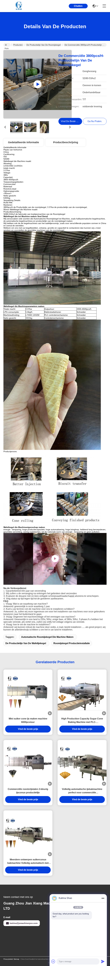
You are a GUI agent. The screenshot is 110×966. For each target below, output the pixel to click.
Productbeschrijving (65, 142)
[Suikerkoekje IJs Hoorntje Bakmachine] (37, 84)
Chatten (78, 6)
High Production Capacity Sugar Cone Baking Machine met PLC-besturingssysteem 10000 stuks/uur (82, 720)
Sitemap (16, 959)
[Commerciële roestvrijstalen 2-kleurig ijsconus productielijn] (27, 763)
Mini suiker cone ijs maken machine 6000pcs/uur (28, 720)
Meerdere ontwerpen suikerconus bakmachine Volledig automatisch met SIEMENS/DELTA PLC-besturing (28, 861)
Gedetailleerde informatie (23, 142)
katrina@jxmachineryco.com (24, 923)
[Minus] (103, 898)
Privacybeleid (8, 959)
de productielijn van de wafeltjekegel (25, 643)
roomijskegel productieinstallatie (71, 643)
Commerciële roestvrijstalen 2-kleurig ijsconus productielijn (28, 791)
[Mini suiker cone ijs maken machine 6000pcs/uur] (27, 692)
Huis (6, 45)
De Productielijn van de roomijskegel (43, 45)
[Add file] (53, 961)
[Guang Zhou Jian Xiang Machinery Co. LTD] (19, 6)
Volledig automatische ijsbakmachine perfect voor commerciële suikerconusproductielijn (82, 791)
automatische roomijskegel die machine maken (47, 637)
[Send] (103, 961)
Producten (18, 45)
